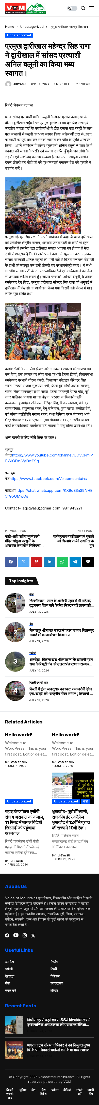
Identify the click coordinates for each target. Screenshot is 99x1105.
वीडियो (67, 1090)
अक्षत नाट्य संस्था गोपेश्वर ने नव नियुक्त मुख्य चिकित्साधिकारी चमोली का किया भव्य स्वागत (58, 1047)
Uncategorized (32, 26)
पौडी (85, 801)
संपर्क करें (10, 990)
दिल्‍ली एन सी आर (9, 1094)
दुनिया (23, 1090)
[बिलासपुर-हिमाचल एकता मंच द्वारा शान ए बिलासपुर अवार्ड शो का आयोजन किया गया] (15, 632)
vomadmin (19, 762)
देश (33, 1090)
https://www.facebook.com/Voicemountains (48, 478)
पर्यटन (55, 1090)
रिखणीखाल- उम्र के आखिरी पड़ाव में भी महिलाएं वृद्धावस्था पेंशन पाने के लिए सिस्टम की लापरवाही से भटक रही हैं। (61, 603)
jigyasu (19, 84)
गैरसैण (54, 962)
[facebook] (7, 935)
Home (9, 26)
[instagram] (25, 935)
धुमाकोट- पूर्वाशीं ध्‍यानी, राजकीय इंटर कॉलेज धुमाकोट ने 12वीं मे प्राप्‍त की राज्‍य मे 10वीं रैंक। (71, 819)
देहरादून (9, 976)
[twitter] (33, 935)
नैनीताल (55, 976)
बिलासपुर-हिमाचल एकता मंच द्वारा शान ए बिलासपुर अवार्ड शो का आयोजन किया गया (61, 632)
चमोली (9, 969)
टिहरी (54, 969)
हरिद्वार (54, 990)
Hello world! (18, 734)
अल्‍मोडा (9, 962)
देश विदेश (43, 1092)
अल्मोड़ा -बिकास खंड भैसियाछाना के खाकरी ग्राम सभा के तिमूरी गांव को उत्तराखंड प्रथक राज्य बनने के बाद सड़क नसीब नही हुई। (61, 661)
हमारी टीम (91, 1092)
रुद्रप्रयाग (57, 983)
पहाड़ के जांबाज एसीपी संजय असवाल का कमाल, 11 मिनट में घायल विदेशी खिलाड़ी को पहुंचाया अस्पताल (24, 822)
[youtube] (15, 935)
